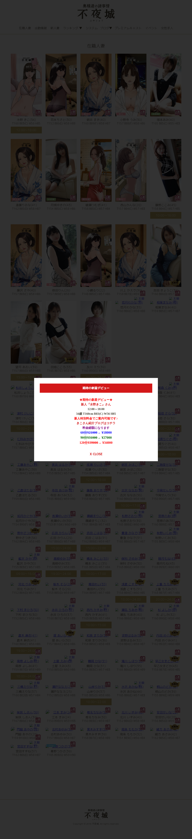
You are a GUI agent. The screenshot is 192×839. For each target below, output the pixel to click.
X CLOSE (96, 454)
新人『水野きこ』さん (96, 404)
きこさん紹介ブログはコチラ (96, 423)
